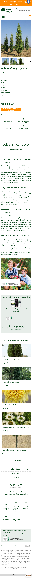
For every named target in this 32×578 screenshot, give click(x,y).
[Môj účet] (16, 16)
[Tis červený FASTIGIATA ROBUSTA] (17, 373)
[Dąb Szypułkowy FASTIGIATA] (5, 61)
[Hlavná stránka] (7, 10)
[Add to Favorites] (22, 17)
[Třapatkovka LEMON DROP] (17, 396)
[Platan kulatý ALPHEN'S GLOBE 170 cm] (17, 441)
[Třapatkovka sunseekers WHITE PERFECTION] (17, 418)
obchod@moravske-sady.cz (25, 10)
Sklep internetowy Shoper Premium (16, 577)
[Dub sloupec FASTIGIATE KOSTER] (17, 350)
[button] (3, 17)
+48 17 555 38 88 (17, 484)
